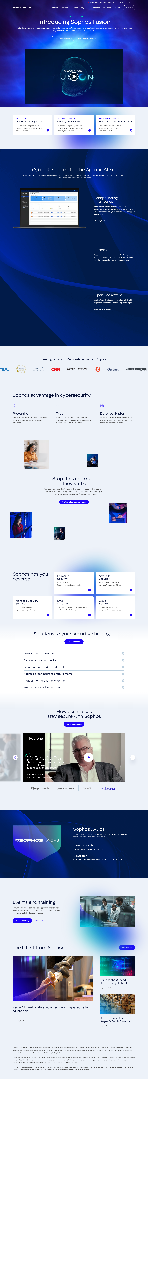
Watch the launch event (86, 38)
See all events (39, 921)
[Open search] (129, 2)
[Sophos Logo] (22, 8)
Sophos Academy (22, 921)
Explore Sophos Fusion (63, 38)
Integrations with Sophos (102, 309)
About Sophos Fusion (101, 221)
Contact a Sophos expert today (74, 502)
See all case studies (74, 724)
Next (132, 757)
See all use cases (73, 642)
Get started (129, 8)
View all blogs (127, 948)
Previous (15, 757)
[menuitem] (74, 673)
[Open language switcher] (134, 2)
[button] (121, 3)
